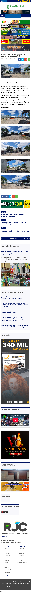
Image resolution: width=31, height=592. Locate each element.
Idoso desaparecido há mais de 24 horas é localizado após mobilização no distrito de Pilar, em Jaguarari (14, 304)
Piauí (22, 560)
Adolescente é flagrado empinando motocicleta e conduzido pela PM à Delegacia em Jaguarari (15, 230)
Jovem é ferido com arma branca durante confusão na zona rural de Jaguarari (13, 297)
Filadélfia (7, 553)
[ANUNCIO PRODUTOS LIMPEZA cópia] (15, 34)
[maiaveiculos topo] (15, 27)
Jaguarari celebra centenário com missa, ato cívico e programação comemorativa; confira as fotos (14, 253)
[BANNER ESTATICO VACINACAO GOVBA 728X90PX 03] (15, 13)
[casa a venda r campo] (15, 39)
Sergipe (22, 565)
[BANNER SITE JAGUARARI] (15, 23)
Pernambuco (22, 558)
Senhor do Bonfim (7, 569)
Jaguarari (3, 212)
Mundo (7, 562)
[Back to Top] (29, 581)
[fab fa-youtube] (18, 581)
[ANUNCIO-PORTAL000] (15, 207)
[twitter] (20, 1)
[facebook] (18, 1)
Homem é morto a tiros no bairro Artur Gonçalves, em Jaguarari (12, 215)
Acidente (7, 548)
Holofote (7, 555)
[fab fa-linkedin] (16, 581)
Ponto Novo (7, 567)
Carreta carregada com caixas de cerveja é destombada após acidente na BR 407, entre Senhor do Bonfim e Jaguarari (13, 319)
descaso (7, 550)
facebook (27, 238)
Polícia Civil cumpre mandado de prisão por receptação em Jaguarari (14, 223)
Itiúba (7, 558)
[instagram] (23, 1)
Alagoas (22, 548)
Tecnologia (7, 572)
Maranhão (21, 553)
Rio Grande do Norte (22, 562)
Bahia (22, 550)
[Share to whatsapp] (29, 59)
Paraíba (22, 555)
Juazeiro (7, 560)
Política (7, 565)
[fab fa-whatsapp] (29, 1)
